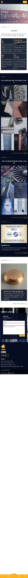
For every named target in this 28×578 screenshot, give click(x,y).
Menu (25, 2)
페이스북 (9, 576)
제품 (19, 576)
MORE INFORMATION (19, 253)
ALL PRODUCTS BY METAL (18, 153)
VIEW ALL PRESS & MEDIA (18, 303)
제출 (22, 335)
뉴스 (25, 576)
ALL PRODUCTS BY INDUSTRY (17, 217)
